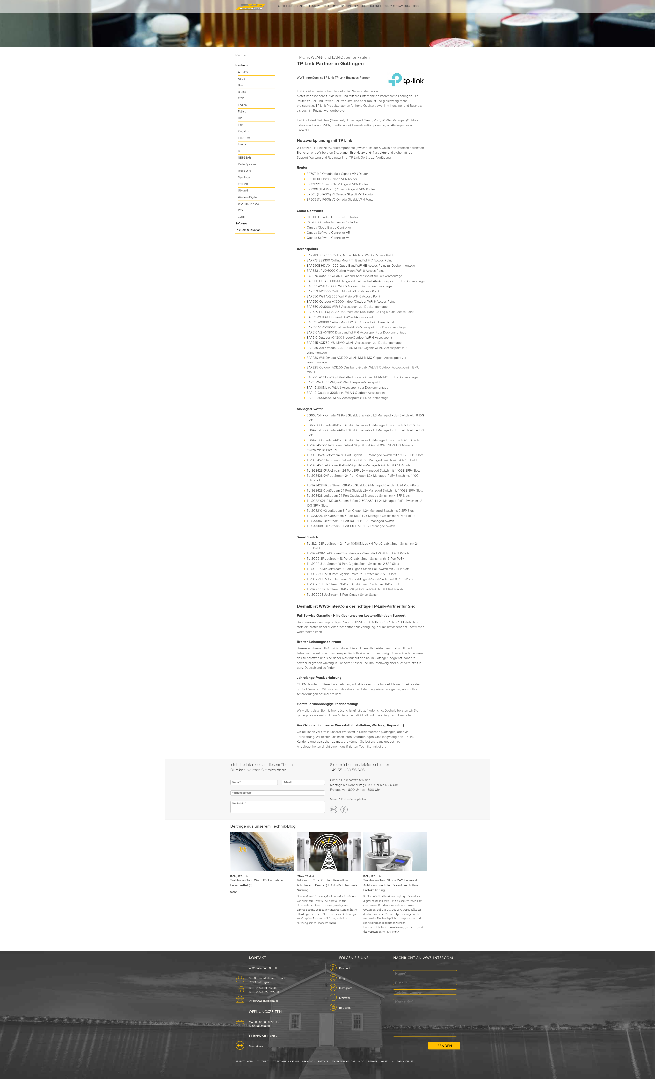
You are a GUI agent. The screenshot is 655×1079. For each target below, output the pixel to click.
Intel (240, 124)
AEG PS (243, 72)
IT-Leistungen (292, 5)
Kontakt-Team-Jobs (397, 5)
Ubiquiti (243, 190)
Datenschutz (405, 1061)
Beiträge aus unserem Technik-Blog (263, 826)
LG (239, 151)
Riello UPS (244, 171)
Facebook (345, 968)
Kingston (243, 131)
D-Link (242, 92)
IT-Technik (243, 876)
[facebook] (344, 809)
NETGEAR (244, 157)
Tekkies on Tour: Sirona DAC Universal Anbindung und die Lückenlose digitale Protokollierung (390, 885)
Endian (242, 105)
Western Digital (247, 197)
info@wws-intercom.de (263, 1000)
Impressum (387, 1061)
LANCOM (244, 138)
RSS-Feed (345, 1007)
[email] (333, 809)
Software (241, 223)
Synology (244, 177)
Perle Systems (247, 164)
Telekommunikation (336, 5)
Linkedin (344, 997)
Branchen (360, 5)
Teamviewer (256, 1046)
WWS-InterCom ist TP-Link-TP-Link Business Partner (333, 78)
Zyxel (241, 217)
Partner (375, 5)
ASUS (241, 79)
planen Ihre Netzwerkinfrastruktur (364, 152)
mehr (233, 891)
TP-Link (243, 184)
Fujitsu (242, 111)
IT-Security (312, 5)
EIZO (241, 98)
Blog (416, 5)
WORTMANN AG (248, 203)
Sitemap (372, 1061)
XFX (240, 210)
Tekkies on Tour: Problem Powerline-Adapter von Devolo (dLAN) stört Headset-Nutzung (327, 885)
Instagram (345, 987)
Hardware (241, 65)
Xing (342, 977)
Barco (241, 85)
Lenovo (243, 144)
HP (240, 118)
